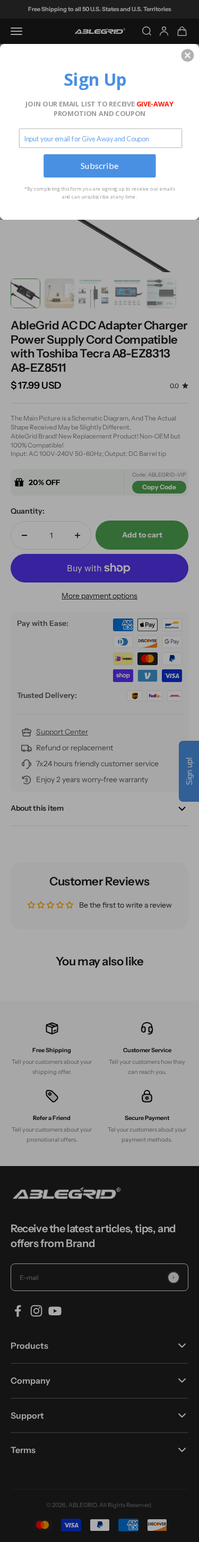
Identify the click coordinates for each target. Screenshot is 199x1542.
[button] (187, 55)
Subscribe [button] (100, 165)
